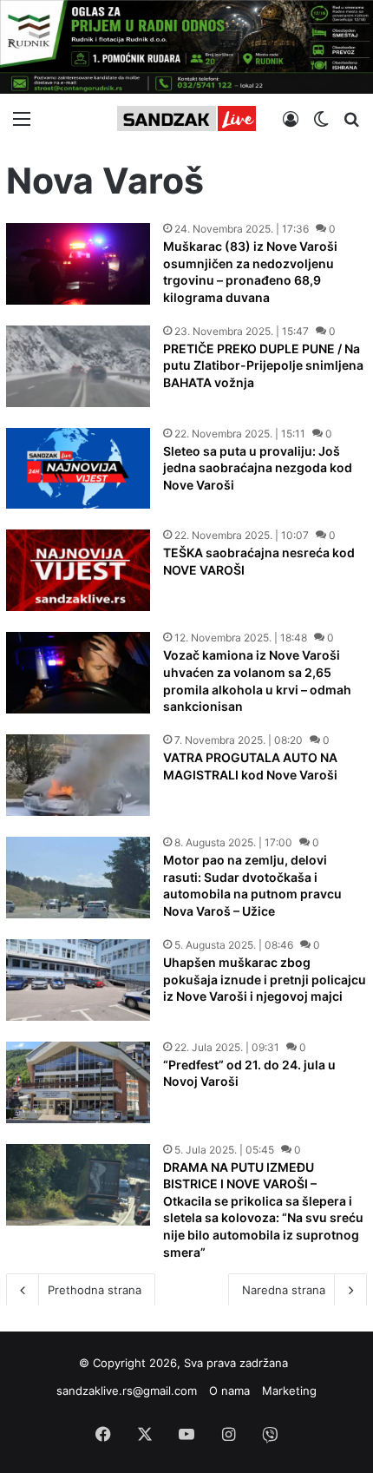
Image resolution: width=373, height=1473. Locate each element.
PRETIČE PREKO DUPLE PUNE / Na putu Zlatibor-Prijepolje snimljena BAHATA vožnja (263, 365)
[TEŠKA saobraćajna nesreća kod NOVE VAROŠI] (78, 570)
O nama (229, 1390)
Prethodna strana (94, 1290)
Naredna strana (283, 1290)
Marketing (289, 1390)
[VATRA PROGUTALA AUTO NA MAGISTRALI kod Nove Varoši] (78, 775)
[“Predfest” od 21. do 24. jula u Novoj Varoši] (78, 1082)
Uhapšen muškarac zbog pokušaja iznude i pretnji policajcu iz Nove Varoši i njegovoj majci (264, 979)
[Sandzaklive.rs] (186, 118)
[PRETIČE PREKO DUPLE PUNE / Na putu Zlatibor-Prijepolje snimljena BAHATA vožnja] (78, 366)
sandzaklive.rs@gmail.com (126, 1390)
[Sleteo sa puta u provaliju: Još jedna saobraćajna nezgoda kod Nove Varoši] (78, 469)
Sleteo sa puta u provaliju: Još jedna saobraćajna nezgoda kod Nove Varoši (257, 468)
